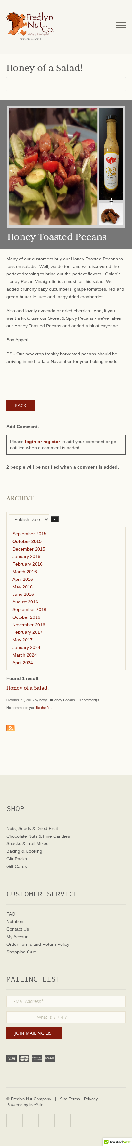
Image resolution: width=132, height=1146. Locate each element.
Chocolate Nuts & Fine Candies (38, 836)
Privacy (91, 1099)
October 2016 (26, 617)
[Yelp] (12, 1120)
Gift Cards (16, 866)
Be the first (44, 708)
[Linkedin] (60, 1120)
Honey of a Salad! (27, 688)
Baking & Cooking (24, 851)
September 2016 (29, 609)
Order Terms (19, 944)
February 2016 (27, 563)
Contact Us (17, 928)
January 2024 (26, 647)
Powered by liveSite (24, 1104)
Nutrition (14, 921)
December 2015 (28, 548)
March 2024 (24, 655)
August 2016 (25, 601)
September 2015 (29, 533)
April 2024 (22, 662)
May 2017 (22, 639)
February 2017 (27, 632)
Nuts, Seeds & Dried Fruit (32, 828)
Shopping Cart (21, 951)
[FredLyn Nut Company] (30, 24)
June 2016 (23, 594)
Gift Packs (16, 858)
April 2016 (22, 579)
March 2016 (24, 571)
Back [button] (20, 405)
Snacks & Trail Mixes (27, 843)
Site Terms (70, 1099)
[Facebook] (28, 1120)
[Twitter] (44, 1120)
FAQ (10, 913)
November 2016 (28, 624)
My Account (18, 936)
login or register (42, 441)
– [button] (54, 519)
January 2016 (26, 556)
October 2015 (27, 541)
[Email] (76, 1120)
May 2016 (22, 586)
